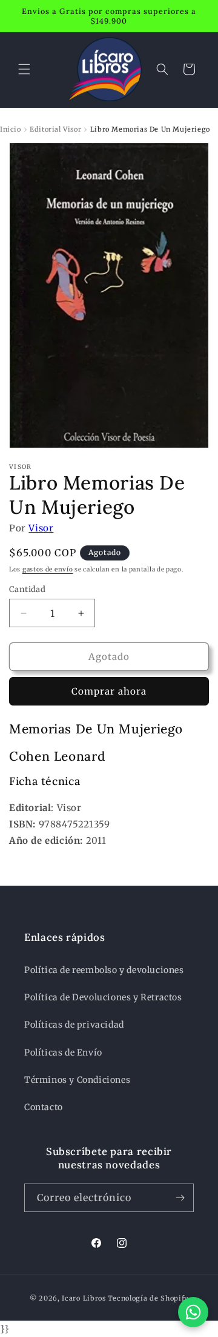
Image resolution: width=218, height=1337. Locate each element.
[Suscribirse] (180, 1198)
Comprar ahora (109, 691)
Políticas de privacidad (74, 1024)
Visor (40, 528)
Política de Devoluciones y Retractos (103, 997)
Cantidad (27, 589)
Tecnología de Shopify (148, 1298)
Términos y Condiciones (77, 1079)
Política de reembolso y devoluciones (104, 970)
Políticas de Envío (63, 1052)
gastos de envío (47, 569)
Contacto (43, 1107)
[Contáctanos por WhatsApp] (193, 1312)
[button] (24, 69)
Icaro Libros (83, 1298)
